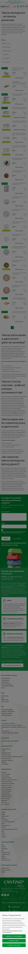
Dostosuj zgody (14, 940)
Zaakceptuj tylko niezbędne (14, 936)
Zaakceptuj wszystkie (14, 945)
